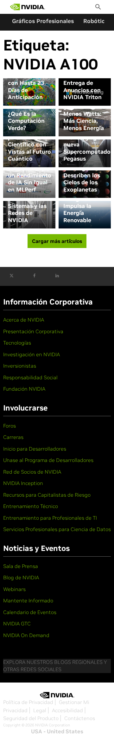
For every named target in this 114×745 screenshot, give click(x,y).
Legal (39, 710)
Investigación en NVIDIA (31, 354)
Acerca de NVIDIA (23, 319)
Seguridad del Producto (31, 718)
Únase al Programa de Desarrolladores (48, 460)
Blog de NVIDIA (21, 577)
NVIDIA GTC (17, 623)
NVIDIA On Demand (26, 635)
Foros (9, 426)
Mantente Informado (28, 600)
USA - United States (57, 731)
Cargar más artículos (57, 241)
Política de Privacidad (28, 702)
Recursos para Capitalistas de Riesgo (47, 495)
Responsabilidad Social (30, 377)
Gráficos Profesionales (43, 21)
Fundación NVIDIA (24, 389)
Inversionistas (19, 366)
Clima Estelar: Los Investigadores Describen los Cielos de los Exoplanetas (83, 172)
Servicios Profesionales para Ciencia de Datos (57, 529)
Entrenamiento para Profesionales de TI (50, 518)
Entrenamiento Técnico (30, 506)
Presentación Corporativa (33, 331)
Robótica (95, 21)
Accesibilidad (67, 710)
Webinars (14, 589)
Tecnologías (17, 343)
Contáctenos (79, 718)
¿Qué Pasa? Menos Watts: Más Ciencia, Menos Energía (83, 117)
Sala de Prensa (20, 566)
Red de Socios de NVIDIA (32, 472)
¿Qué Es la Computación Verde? (26, 121)
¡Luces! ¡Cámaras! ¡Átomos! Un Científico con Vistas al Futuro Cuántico (29, 141)
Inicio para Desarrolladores (34, 449)
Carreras (13, 437)
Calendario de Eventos (29, 612)
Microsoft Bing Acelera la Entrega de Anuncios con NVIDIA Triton (84, 83)
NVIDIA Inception (23, 483)
